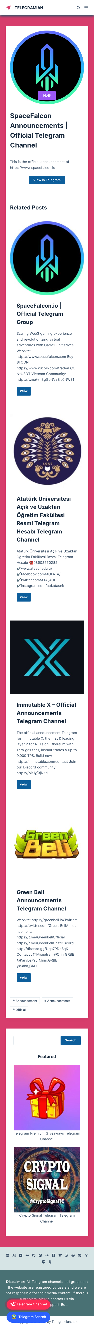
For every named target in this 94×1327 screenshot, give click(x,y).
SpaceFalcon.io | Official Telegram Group (40, 313)
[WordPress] (66, 1255)
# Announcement (25, 1001)
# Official (19, 1010)
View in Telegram (47, 180)
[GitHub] (33, 1255)
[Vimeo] (60, 1255)
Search (70, 1040)
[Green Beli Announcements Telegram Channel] (47, 844)
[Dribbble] (79, 1255)
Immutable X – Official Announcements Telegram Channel (46, 712)
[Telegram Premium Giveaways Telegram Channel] (47, 1097)
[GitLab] (86, 1255)
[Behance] (7, 1255)
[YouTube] (20, 1255)
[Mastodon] (43, 1262)
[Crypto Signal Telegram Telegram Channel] (47, 1179)
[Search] (78, 7)
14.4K (46, 95)
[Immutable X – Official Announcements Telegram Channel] (47, 657)
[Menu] (86, 8)
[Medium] (14, 1255)
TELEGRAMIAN (29, 7)
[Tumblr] (53, 1255)
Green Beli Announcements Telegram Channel (41, 900)
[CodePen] (73, 1255)
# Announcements (57, 1001)
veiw (25, 392)
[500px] (50, 1262)
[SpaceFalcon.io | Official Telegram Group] (47, 258)
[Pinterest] (40, 1255)
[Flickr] (27, 1255)
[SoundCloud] (47, 1255)
